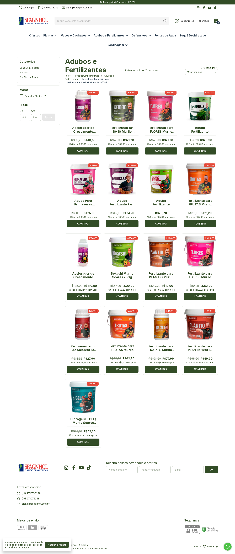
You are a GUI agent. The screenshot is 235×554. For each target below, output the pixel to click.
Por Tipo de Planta (29, 77)
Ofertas (34, 35)
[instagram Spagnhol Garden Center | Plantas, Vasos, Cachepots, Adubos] (198, 7)
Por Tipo (24, 72)
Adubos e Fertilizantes (109, 35)
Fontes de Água (165, 35)
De (21, 111)
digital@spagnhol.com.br (79, 7)
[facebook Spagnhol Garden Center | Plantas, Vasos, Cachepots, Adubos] (204, 7)
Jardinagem (116, 45)
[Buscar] (165, 20)
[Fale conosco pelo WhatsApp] (228, 547)
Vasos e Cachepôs (73, 35)
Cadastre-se (187, 20)
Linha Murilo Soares (29, 68)
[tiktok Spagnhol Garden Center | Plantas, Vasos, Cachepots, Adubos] (215, 7)
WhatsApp (28, 7)
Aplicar (49, 117)
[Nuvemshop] (205, 546)
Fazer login (204, 20)
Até (33, 111)
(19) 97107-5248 (31, 493)
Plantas (48, 35)
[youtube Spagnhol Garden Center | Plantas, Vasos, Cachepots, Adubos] (209, 7)
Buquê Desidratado (192, 35)
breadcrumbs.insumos (87, 75)
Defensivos (139, 35)
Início (68, 75)
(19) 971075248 (50, 7)
